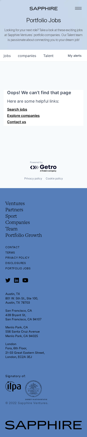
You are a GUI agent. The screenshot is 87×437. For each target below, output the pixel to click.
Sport (11, 216)
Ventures (15, 203)
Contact (12, 247)
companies (27, 55)
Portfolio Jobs (18, 268)
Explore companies (23, 115)
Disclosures (15, 263)
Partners (14, 209)
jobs (7, 55)
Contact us (16, 122)
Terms (10, 252)
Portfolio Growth (23, 235)
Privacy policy (33, 178)
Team (11, 229)
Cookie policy (54, 178)
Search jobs (17, 109)
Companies (17, 222)
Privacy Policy (17, 257)
